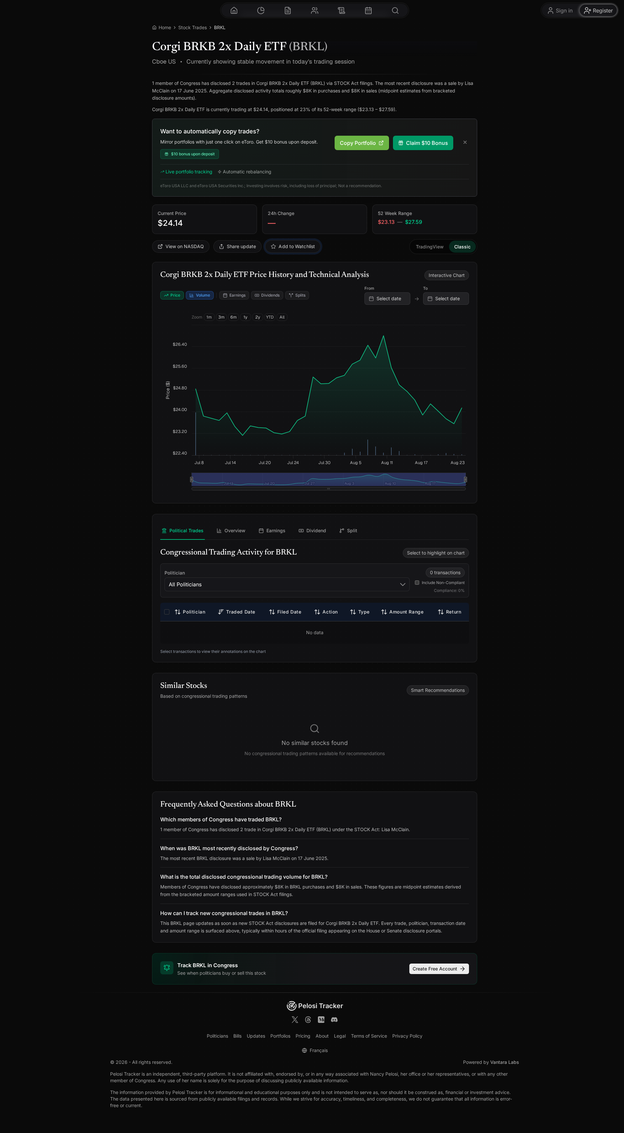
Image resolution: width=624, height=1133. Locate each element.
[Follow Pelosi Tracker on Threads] (308, 1020)
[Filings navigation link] (288, 10)
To (425, 288)
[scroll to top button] (616, 1099)
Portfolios (280, 1036)
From (369, 288)
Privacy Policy (407, 1036)
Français (319, 1050)
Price (175, 295)
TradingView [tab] (430, 246)
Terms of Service (369, 1036)
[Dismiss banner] (465, 143)
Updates (256, 1036)
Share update (241, 246)
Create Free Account (435, 968)
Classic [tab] (462, 246)
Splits (300, 295)
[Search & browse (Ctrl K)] (395, 10)
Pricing (303, 1036)
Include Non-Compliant (443, 582)
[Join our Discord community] (334, 1020)
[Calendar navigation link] (368, 10)
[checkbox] (166, 612)
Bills (237, 1036)
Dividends (270, 295)
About (322, 1036)
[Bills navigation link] (341, 10)
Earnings (237, 295)
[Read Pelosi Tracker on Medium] (321, 1020)
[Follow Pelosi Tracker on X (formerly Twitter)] (295, 1020)
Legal (340, 1036)
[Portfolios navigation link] (261, 10)
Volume (203, 295)
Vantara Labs (504, 1062)
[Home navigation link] (234, 10)
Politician (175, 573)
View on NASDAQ (185, 246)
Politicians (217, 1036)
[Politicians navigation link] (314, 10)
